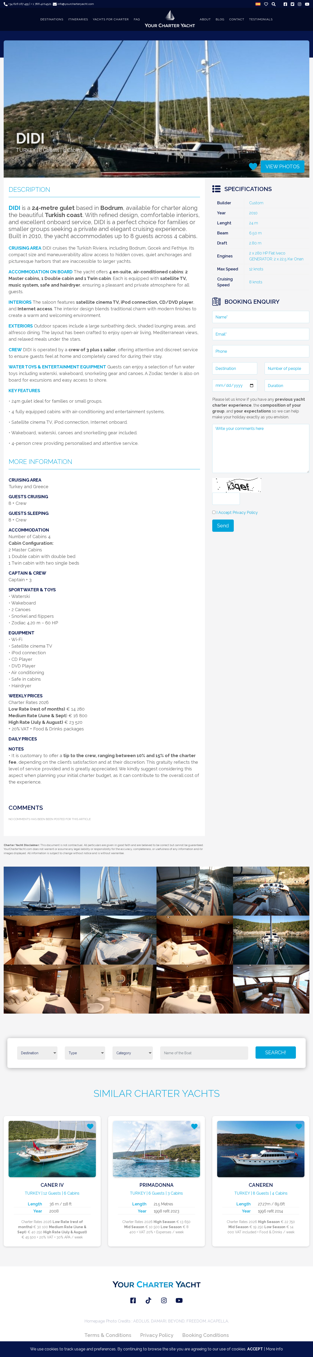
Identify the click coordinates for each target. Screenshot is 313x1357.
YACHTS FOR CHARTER (111, 19)
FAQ (137, 19)
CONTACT (236, 19)
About (205, 19)
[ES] (258, 4)
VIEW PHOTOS (283, 167)
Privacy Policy (156, 1335)
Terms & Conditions (107, 1335)
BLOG (220, 19)
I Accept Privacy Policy (237, 512)
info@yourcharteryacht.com (75, 4)
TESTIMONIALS (261, 19)
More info (274, 1349)
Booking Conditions (205, 1335)
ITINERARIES (78, 19)
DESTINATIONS (51, 19)
